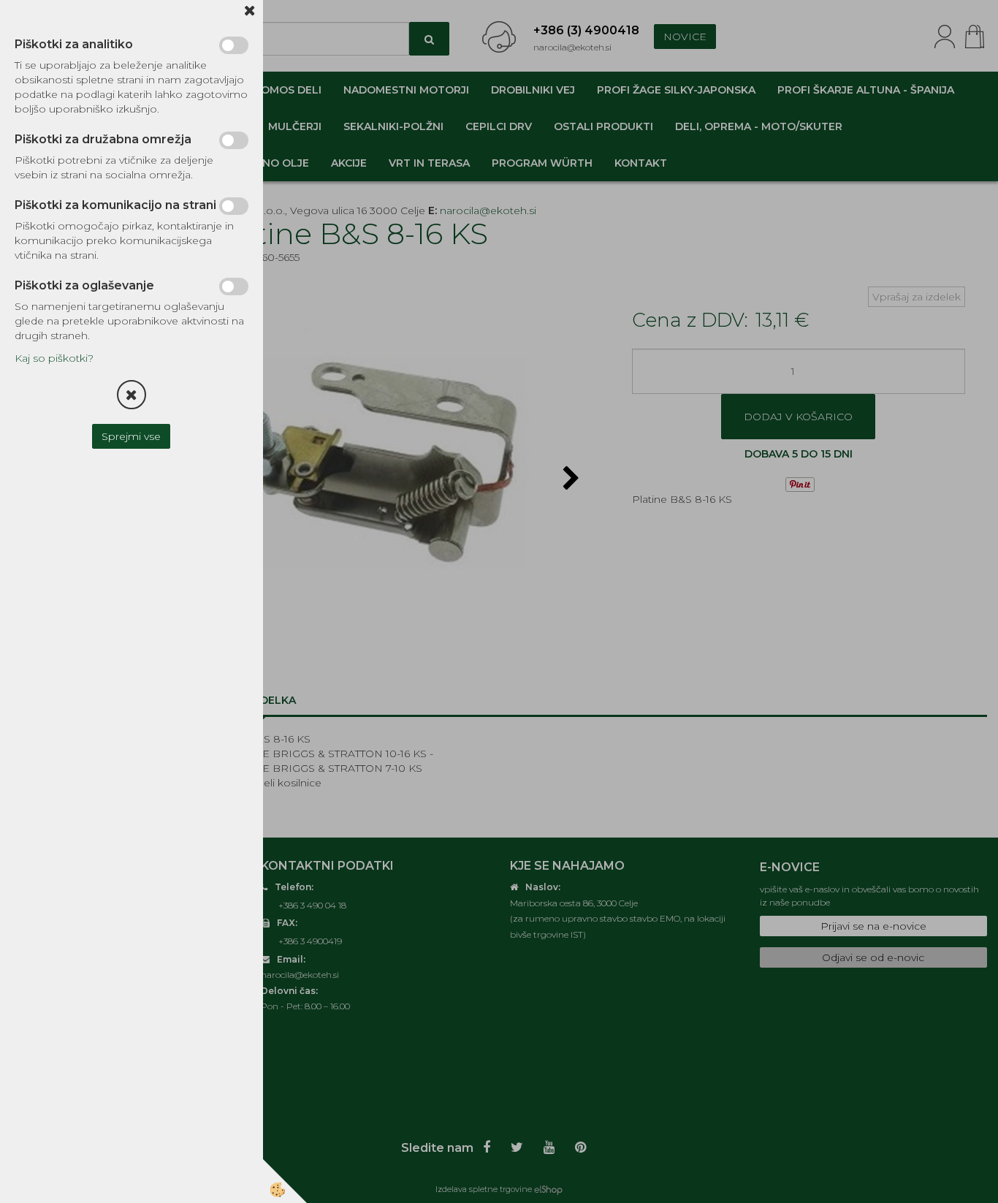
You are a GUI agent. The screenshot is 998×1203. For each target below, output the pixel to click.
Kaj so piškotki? (54, 358)
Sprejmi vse (131, 436)
